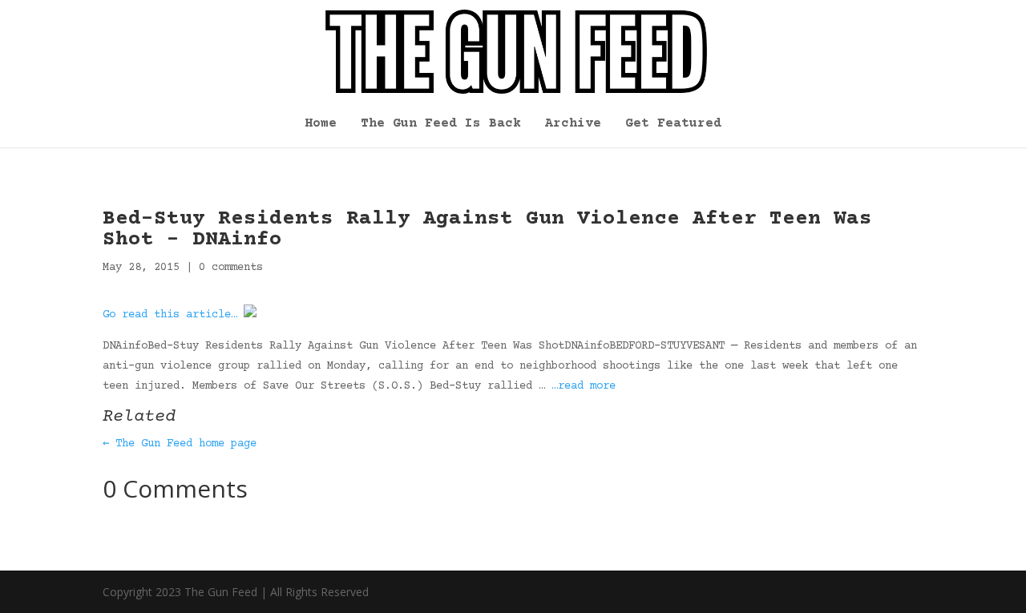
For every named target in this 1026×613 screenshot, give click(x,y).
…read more (583, 386)
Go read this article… (170, 315)
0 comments (231, 267)
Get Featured (673, 124)
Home (321, 124)
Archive (573, 124)
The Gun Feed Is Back (441, 124)
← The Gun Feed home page (179, 444)
